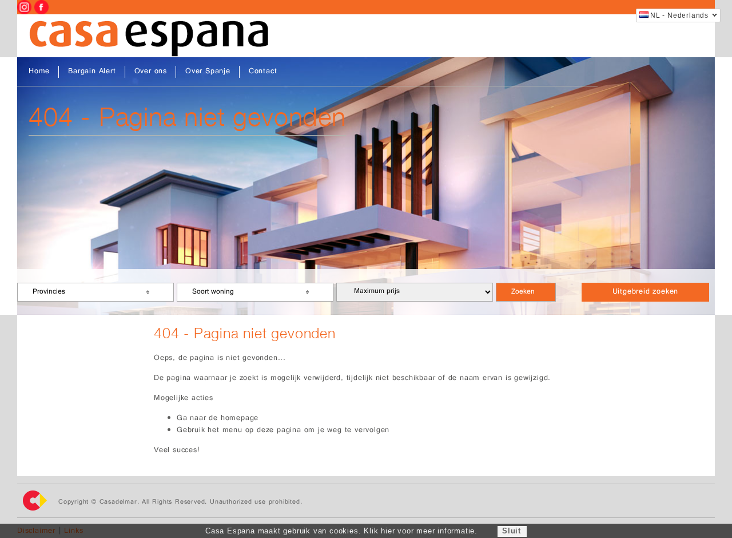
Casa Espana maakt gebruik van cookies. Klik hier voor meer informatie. (341, 531)
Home (39, 71)
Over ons (150, 71)
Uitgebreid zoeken (645, 292)
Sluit (511, 531)
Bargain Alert (92, 71)
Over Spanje (207, 71)
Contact (263, 71)
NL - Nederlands (679, 15)
